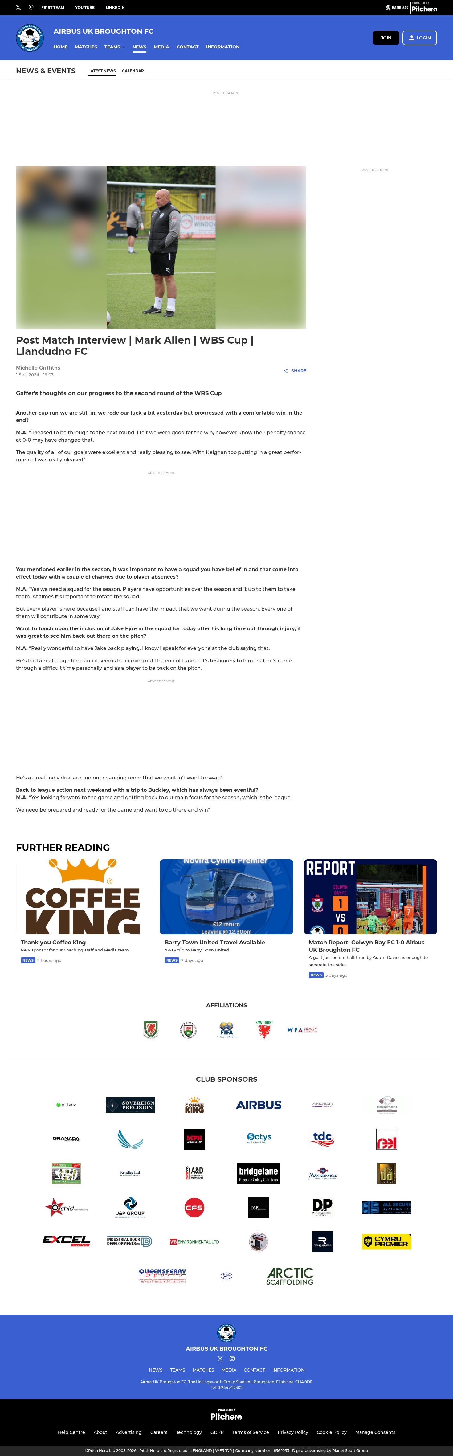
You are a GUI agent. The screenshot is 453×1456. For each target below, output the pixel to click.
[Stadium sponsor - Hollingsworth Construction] (386, 1106)
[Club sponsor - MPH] (194, 1140)
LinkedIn (115, 7)
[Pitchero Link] (424, 10)
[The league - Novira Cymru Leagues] (386, 1242)
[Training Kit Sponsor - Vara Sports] (226, 1277)
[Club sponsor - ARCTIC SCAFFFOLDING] (290, 1277)
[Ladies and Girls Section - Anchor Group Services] (322, 1106)
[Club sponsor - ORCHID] (66, 1208)
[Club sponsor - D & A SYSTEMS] (386, 1174)
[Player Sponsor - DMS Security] (258, 1208)
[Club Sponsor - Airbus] (258, 1106)
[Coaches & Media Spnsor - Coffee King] (194, 1106)
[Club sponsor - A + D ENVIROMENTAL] (194, 1174)
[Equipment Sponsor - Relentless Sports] (322, 1242)
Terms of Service (250, 1432)
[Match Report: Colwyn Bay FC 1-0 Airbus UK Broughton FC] (370, 896)
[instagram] (31, 7)
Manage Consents (375, 1432)
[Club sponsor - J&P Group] (130, 1208)
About (100, 1432)
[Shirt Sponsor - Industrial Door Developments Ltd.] (130, 1242)
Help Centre (71, 1432)
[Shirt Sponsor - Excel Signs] (66, 1242)
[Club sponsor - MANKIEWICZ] (322, 1174)
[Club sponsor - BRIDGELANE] (258, 1174)
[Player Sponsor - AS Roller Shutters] (386, 1208)
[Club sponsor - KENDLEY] (130, 1174)
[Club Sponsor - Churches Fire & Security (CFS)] (194, 1208)
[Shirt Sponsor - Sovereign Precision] (130, 1106)
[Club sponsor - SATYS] (258, 1140)
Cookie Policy (332, 1432)
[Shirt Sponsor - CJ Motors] (258, 1242)
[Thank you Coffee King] (82, 896)
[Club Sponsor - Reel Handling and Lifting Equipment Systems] (386, 1140)
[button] (60, 47)
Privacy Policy (293, 1432)
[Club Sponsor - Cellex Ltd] (66, 1106)
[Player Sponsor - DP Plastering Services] (322, 1208)
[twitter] (18, 7)
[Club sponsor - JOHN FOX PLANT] (66, 1174)
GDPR (217, 1432)
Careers (158, 1432)
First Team (52, 7)
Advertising (129, 1432)
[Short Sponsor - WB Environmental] (194, 1242)
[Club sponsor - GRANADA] (66, 1140)
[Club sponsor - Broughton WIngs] (130, 1140)
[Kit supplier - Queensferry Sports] (162, 1277)
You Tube (85, 7)
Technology (189, 1432)
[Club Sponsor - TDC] (322, 1140)
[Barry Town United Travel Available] (226, 896)
